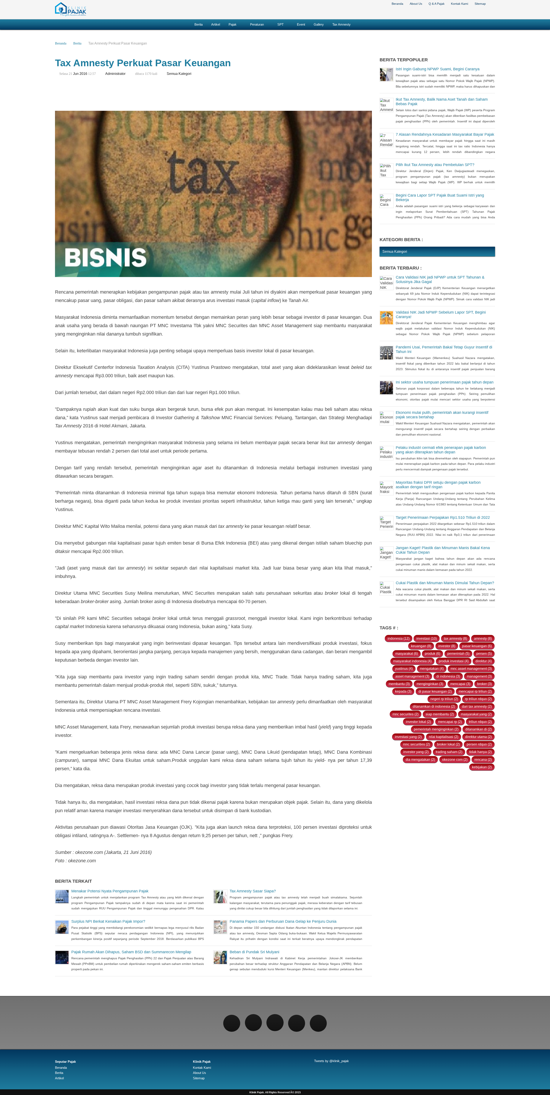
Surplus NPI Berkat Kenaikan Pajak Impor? (108, 921)
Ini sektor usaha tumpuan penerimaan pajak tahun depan (444, 382)
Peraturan (257, 24)
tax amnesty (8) (455, 638)
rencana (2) (483, 759)
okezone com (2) (455, 759)
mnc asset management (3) (471, 669)
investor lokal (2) (418, 722)
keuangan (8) (421, 646)
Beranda (397, 3)
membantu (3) (399, 684)
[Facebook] (231, 1023)
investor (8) (446, 646)
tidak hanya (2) (480, 752)
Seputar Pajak (65, 1061)
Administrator (115, 73)
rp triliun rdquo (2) (478, 699)
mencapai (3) (460, 684)
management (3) (479, 676)
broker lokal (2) (448, 744)
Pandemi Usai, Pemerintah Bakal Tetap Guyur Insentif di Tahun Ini (444, 349)
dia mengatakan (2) (420, 759)
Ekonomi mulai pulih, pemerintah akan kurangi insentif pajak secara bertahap (442, 414)
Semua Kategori (179, 73)
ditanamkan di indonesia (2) (434, 706)
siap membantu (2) (440, 714)
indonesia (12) (398, 638)
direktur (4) (483, 661)
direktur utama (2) (478, 737)
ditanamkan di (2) (478, 729)
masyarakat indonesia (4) (412, 661)
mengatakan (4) (432, 669)
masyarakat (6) (406, 653)
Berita (198, 24)
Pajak (233, 24)
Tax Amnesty (341, 24)
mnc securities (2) (416, 744)
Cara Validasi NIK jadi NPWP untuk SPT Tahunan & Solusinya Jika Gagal (440, 279)
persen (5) (484, 653)
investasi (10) (426, 638)
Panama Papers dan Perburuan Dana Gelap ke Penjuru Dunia (283, 921)
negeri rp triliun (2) (444, 699)
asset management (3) (412, 676)
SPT (280, 24)
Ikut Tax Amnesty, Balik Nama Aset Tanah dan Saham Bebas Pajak (442, 101)
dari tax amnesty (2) (477, 706)
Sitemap (480, 3)
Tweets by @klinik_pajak (331, 1061)
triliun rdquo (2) (480, 722)
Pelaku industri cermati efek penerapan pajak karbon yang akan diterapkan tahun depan (441, 449)
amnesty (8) (483, 638)
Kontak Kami (459, 3)
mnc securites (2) (406, 714)
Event (301, 24)
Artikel (215, 24)
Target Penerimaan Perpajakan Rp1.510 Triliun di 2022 (443, 517)
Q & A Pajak (437, 3)
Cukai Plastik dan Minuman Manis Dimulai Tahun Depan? (445, 583)
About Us (416, 3)
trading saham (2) (449, 752)
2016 (83, 73)
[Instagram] (274, 1022)
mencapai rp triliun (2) (475, 691)
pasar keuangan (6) (477, 646)
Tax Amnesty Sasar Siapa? (253, 891)
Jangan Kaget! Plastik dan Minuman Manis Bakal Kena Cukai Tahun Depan (443, 550)
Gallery (319, 24)
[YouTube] (318, 1023)
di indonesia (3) (448, 676)
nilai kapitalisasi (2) (443, 737)
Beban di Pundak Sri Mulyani (254, 952)
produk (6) (432, 653)
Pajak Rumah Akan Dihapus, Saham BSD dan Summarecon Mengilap (131, 952)
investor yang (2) (416, 752)
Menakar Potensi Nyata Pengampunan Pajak (109, 891)
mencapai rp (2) (450, 722)
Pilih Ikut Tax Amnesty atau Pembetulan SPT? (435, 165)
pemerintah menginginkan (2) (436, 729)
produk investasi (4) (454, 661)
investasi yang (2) (408, 737)
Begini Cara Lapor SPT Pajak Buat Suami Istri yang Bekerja (440, 197)
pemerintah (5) (458, 653)
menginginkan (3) (430, 684)
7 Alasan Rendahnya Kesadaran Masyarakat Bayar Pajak (445, 134)
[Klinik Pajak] (70, 15)
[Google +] (296, 1023)
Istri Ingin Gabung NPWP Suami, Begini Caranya (438, 69)
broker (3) (484, 684)
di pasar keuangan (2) (435, 691)
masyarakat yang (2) (476, 714)
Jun (76, 73)
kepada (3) (403, 691)
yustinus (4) (404, 669)
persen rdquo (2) (479, 744)
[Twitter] (253, 1022)
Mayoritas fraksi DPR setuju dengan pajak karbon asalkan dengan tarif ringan (438, 484)
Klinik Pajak (202, 1061)
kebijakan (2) (482, 767)
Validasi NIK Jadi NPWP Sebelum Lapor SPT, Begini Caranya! (441, 314)
